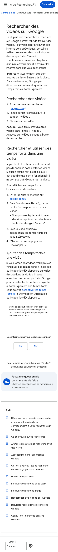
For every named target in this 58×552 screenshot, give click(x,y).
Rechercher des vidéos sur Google (30, 497)
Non (36, 346)
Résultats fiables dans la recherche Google (29, 506)
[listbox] (16, 546)
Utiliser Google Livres (22, 476)
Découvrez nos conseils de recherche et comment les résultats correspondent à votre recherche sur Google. (31, 424)
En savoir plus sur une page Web (28, 483)
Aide (8, 410)
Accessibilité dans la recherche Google (27, 456)
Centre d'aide (8, 12)
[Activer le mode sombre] (30, 546)
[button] (5, 4)
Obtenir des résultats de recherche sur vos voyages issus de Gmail (29, 467)
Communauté (24, 12)
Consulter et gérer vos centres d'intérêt (27, 517)
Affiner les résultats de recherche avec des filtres (31, 445)
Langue (12, 542)
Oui (21, 346)
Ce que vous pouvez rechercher (28, 436)
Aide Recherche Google (22, 4)
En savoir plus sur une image (26, 490)
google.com (17, 108)
